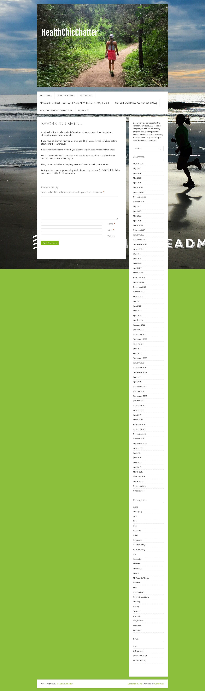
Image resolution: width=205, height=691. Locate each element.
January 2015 (138, 481)
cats (135, 516)
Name (110, 223)
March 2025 (138, 225)
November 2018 (139, 386)
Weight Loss (138, 620)
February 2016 (139, 424)
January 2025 (138, 235)
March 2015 (138, 472)
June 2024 (137, 258)
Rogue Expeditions (141, 597)
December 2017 (139, 405)
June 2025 (137, 211)
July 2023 (136, 301)
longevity (137, 559)
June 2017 (137, 415)
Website (111, 236)
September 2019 (140, 372)
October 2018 (138, 391)
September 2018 (140, 396)
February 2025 (139, 230)
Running (136, 601)
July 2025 (136, 206)
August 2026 (138, 163)
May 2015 (137, 462)
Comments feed (140, 655)
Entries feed (138, 651)
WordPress (159, 683)
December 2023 (139, 287)
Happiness (137, 540)
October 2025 (138, 201)
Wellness (137, 625)
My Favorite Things (141, 578)
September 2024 (140, 244)
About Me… (46, 95)
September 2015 (140, 443)
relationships (138, 592)
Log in (135, 646)
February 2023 (139, 325)
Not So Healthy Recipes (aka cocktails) (136, 103)
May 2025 (137, 216)
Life (134, 554)
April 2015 (137, 467)
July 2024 (136, 254)
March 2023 (138, 320)
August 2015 (138, 448)
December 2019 (139, 367)
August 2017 (138, 410)
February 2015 (139, 476)
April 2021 (137, 353)
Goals (135, 535)
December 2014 (139, 486)
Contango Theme (135, 683)
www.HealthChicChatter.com (145, 140)
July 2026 (136, 168)
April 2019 (137, 381)
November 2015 (139, 434)
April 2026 (137, 182)
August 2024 (138, 249)
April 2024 (137, 268)
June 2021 (137, 348)
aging (135, 507)
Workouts (83, 110)
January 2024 (138, 282)
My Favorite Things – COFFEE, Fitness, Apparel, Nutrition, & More (74, 103)
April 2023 (137, 315)
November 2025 (139, 197)
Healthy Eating (139, 544)
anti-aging (137, 511)
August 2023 (138, 296)
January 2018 (138, 400)
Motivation (86, 95)
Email (110, 230)
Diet (135, 521)
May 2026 (137, 178)
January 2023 (138, 329)
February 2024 (139, 277)
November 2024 (139, 239)
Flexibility (137, 530)
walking (136, 616)
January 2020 (138, 363)
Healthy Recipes (65, 95)
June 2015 (137, 457)
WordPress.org (139, 660)
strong (136, 606)
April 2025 (137, 220)
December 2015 (139, 429)
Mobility (136, 563)
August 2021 (138, 344)
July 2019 (136, 377)
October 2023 (138, 291)
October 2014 (138, 491)
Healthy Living (139, 549)
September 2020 (140, 358)
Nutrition (136, 582)
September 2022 (140, 339)
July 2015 (136, 453)
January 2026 (138, 192)
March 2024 (138, 272)
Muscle (136, 573)
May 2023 (137, 310)
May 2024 (137, 263)
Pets (135, 587)
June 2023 (137, 306)
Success (136, 611)
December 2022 (139, 334)
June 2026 (137, 173)
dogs (135, 526)
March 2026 (138, 187)
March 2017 (138, 419)
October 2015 (138, 438)
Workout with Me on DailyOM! (56, 110)
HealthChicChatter (65, 683)
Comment (108, 197)
